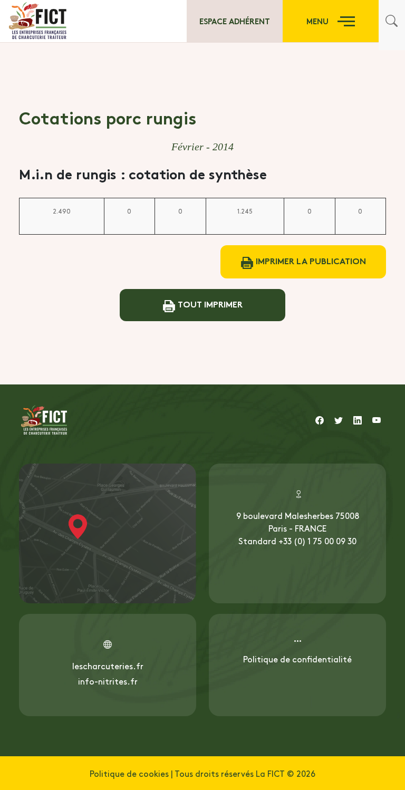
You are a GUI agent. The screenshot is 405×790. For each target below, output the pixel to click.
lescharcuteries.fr (107, 665)
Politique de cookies (129, 773)
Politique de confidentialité (297, 658)
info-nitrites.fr (108, 681)
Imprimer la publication (310, 260)
